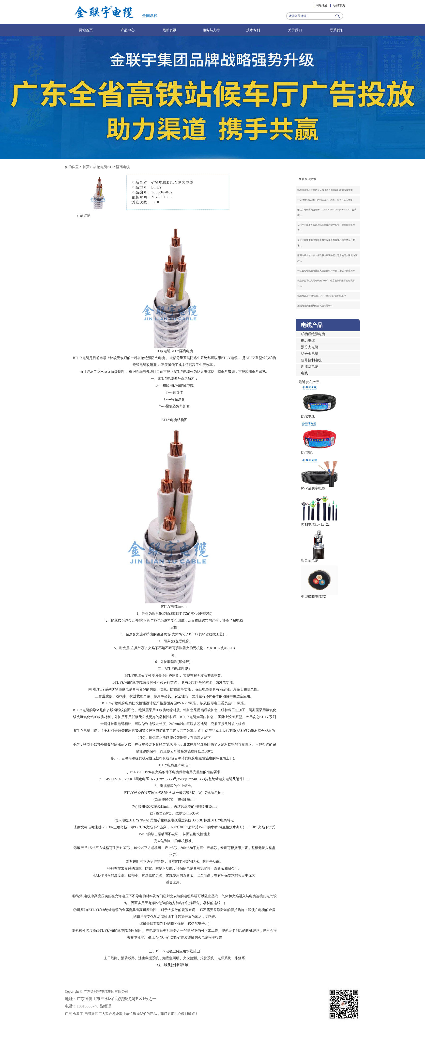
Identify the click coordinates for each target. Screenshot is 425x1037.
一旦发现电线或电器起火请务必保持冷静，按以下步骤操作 (326, 270)
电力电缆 (308, 341)
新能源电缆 (309, 366)
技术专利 (253, 30)
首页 (86, 167)
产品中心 (128, 30)
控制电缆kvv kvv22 (315, 524)
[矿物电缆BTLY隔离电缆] (99, 205)
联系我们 (337, 30)
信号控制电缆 (311, 360)
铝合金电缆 (309, 354)
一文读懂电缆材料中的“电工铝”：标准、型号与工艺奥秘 (324, 200)
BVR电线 (308, 416)
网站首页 (86, 30)
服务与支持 (211, 30)
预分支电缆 (309, 347)
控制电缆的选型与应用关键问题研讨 (315, 305)
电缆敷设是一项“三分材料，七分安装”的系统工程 (321, 296)
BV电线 (307, 452)
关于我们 (295, 30)
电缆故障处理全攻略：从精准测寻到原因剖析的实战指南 (325, 190)
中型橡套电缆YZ (313, 596)
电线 (304, 373)
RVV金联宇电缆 (313, 488)
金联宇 (78, 1014)
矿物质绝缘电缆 (313, 334)
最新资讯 (169, 30)
